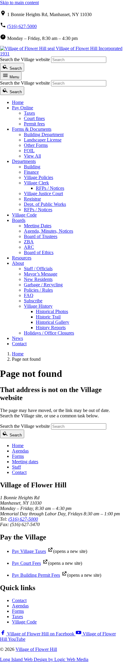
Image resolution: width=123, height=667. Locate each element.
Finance (31, 172)
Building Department (44, 134)
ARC (29, 247)
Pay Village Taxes (29, 551)
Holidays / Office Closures (49, 332)
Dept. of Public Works (45, 204)
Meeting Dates (37, 225)
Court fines (34, 118)
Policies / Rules (38, 290)
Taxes (29, 113)
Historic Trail (48, 316)
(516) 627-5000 (22, 26)
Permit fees (34, 123)
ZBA (29, 241)
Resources (21, 257)
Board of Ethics (38, 252)
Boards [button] (18, 220)
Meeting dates (25, 461)
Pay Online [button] (22, 107)
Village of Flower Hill (36, 649)
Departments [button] (24, 161)
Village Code (24, 214)
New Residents (38, 279)
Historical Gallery (52, 322)
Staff (16, 466)
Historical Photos (52, 311)
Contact (19, 343)
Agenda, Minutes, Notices (48, 231)
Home (18, 102)
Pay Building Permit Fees (36, 575)
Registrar (32, 198)
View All (32, 155)
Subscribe (33, 300)
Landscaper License (42, 139)
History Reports (51, 327)
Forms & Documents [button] (31, 129)
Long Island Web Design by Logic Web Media (44, 659)
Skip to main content (19, 2)
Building (32, 166)
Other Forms (36, 145)
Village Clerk (36, 182)
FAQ (28, 295)
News (17, 338)
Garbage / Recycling (43, 284)
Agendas (20, 450)
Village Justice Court (43, 193)
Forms (18, 456)
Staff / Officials (38, 268)
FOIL (29, 150)
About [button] (18, 263)
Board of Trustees (40, 236)
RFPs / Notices (50, 188)
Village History (38, 306)
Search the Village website (25, 59)
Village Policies (38, 177)
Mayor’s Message (40, 273)
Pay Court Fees (26, 563)
